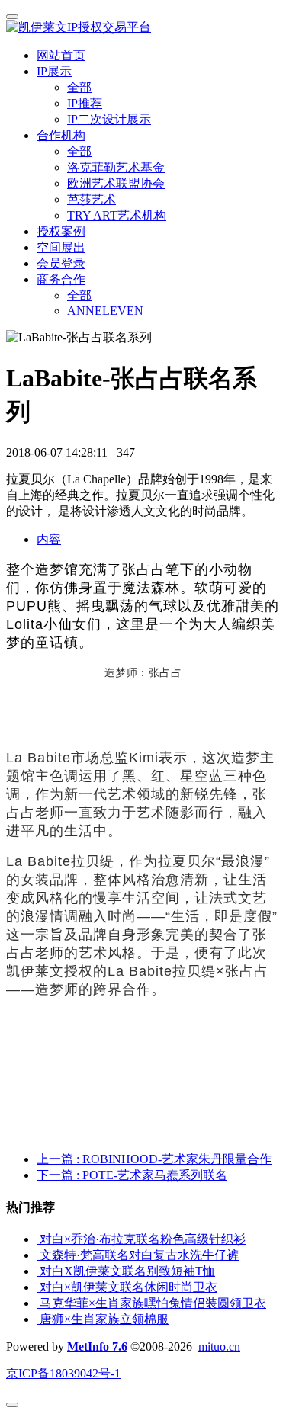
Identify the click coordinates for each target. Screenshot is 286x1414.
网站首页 (61, 55)
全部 (79, 87)
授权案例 (61, 231)
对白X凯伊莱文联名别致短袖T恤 (127, 1271)
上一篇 (154, 1159)
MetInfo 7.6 (97, 1346)
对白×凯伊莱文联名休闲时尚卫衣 (128, 1287)
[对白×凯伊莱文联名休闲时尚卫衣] (38, 1287)
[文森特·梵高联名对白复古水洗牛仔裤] (38, 1255)
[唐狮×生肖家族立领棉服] (38, 1319)
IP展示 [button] (54, 71)
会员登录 (61, 263)
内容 (49, 539)
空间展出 (61, 247)
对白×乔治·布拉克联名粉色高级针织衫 (143, 1239)
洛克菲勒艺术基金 (116, 167)
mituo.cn (219, 1346)
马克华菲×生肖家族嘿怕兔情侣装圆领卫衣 (153, 1303)
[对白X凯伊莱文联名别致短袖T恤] (38, 1271)
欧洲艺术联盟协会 (116, 183)
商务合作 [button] (61, 279)
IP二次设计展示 (109, 119)
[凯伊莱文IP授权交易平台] (143, 28)
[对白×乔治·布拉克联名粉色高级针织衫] (38, 1239)
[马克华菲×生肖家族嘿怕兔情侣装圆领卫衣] (38, 1303)
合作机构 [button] (61, 135)
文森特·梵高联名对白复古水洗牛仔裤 (139, 1255)
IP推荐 (84, 103)
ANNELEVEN (105, 310)
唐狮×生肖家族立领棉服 (104, 1319)
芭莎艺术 (91, 199)
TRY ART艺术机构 (116, 215)
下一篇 (132, 1175)
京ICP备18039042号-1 (63, 1373)
